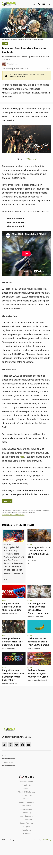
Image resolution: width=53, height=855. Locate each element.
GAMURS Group (46, 840)
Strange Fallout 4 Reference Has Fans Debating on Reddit (12, 641)
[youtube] (28, 744)
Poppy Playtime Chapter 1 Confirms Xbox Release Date (12, 606)
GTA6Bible (26, 833)
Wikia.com (31, 159)
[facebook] (22, 744)
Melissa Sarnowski (9, 613)
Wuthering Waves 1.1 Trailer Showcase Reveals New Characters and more (38, 608)
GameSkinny (26, 813)
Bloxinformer (26, 830)
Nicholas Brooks (8, 648)
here (22, 457)
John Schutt (32, 560)
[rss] (4, 744)
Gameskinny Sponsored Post (13, 574)
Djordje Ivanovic (34, 648)
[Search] (33, 3)
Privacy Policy (7, 762)
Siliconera (26, 799)
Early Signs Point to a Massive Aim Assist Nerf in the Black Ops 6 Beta (38, 552)
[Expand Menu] (43, 3)
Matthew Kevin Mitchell (37, 680)
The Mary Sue (26, 819)
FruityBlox (26, 826)
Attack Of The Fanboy (26, 792)
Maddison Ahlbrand (35, 616)
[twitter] (16, 744)
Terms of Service (8, 759)
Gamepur (26, 788)
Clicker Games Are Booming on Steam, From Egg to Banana (38, 641)
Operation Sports (26, 816)
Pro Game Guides (26, 781)
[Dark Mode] (38, 3)
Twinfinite (26, 785)
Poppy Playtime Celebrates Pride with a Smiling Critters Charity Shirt (13, 675)
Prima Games (26, 795)
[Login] (48, 3)
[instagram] (10, 744)
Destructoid (26, 806)
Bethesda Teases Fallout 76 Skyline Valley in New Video (37, 673)
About (4, 755)
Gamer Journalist (26, 809)
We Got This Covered (26, 802)
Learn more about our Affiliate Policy (13, 515)
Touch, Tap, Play (26, 823)
